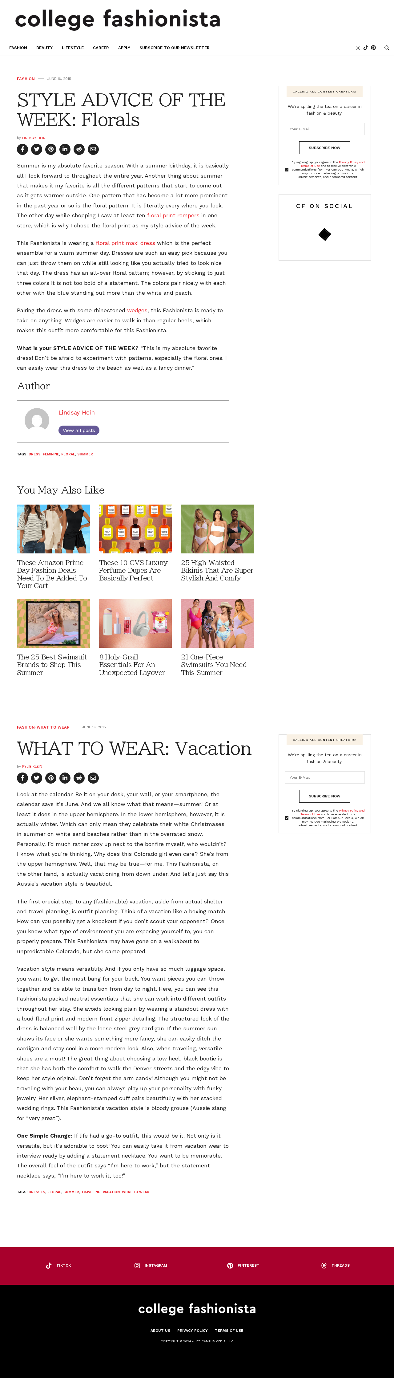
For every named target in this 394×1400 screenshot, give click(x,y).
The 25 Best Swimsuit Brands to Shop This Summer (52, 665)
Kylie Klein (32, 767)
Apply (124, 47)
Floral (68, 454)
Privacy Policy (192, 1330)
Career (101, 47)
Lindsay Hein (34, 138)
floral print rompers (173, 215)
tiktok (63, 1265)
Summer (85, 454)
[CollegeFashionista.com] (117, 20)
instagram (156, 1265)
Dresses (37, 1192)
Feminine (51, 454)
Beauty (44, 47)
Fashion (18, 47)
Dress (35, 454)
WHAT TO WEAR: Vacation (134, 748)
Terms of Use (229, 1330)
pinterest (248, 1265)
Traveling (91, 1192)
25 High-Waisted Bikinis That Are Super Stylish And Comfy (217, 570)
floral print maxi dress (125, 243)
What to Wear (53, 727)
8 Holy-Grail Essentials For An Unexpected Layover (132, 665)
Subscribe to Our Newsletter (174, 47)
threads (341, 1265)
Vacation (111, 1192)
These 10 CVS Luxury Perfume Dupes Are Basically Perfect (133, 570)
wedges (137, 310)
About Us (160, 1330)
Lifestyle (73, 47)
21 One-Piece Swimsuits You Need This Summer (214, 665)
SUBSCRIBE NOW (324, 148)
